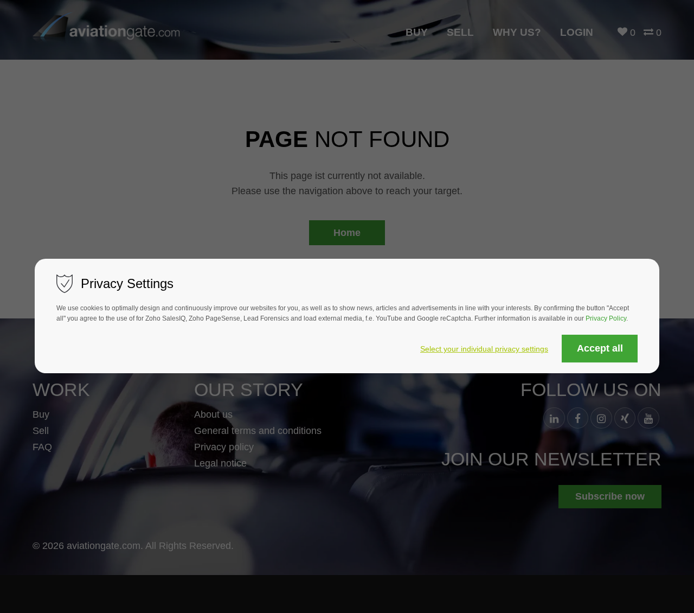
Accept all (600, 348)
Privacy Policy (606, 319)
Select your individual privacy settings (484, 349)
